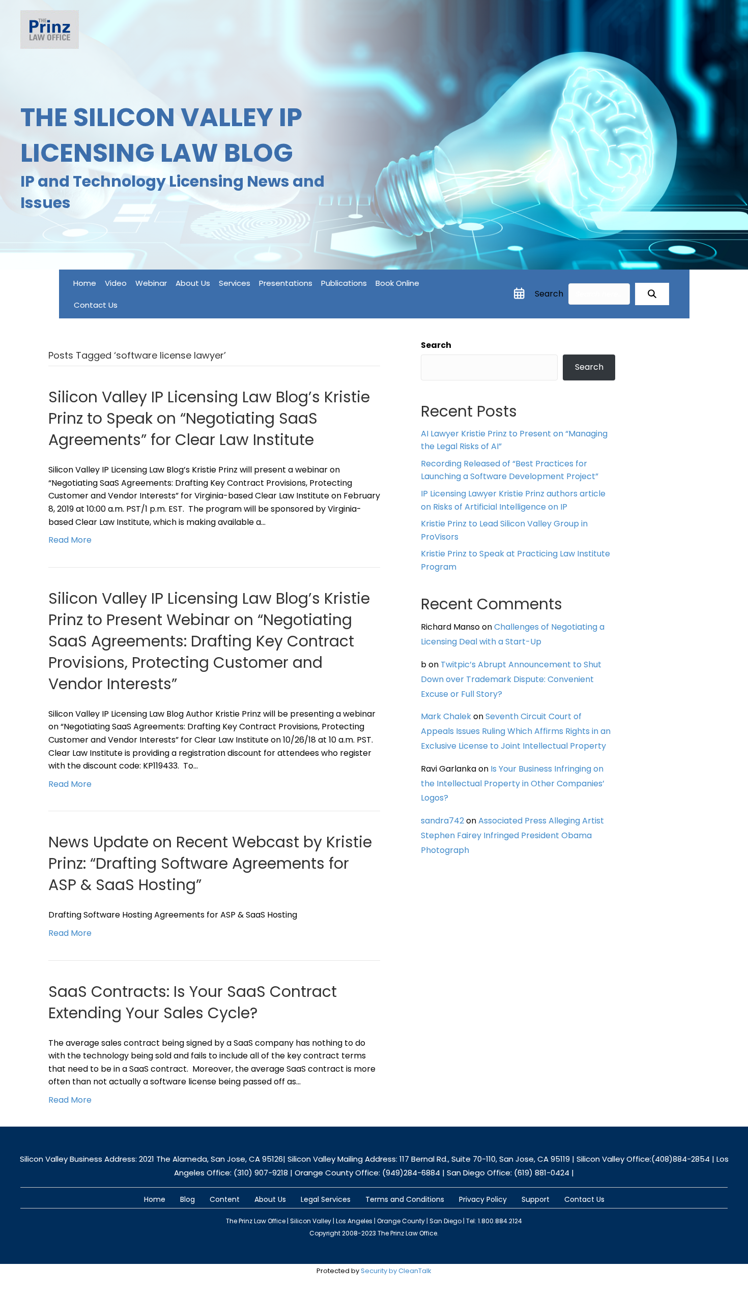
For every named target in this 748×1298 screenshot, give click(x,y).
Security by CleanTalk (396, 1271)
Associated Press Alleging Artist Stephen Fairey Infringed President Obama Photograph (512, 835)
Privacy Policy (483, 1199)
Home (84, 283)
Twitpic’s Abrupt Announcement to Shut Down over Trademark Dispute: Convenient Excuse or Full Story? (511, 679)
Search (549, 294)
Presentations (285, 283)
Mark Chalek (446, 716)
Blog (187, 1199)
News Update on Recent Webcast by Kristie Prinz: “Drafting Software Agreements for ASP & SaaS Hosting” (210, 863)
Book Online (397, 283)
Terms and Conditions (404, 1199)
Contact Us (96, 305)
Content (225, 1199)
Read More (70, 540)
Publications (344, 283)
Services (234, 283)
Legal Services (326, 1199)
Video (116, 283)
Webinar (151, 283)
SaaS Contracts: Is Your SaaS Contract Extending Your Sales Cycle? (192, 1002)
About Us (193, 283)
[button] (652, 294)
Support (536, 1199)
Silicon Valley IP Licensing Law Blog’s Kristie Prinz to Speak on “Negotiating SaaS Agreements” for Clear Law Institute (209, 418)
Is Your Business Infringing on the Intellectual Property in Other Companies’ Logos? (513, 783)
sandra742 (442, 821)
